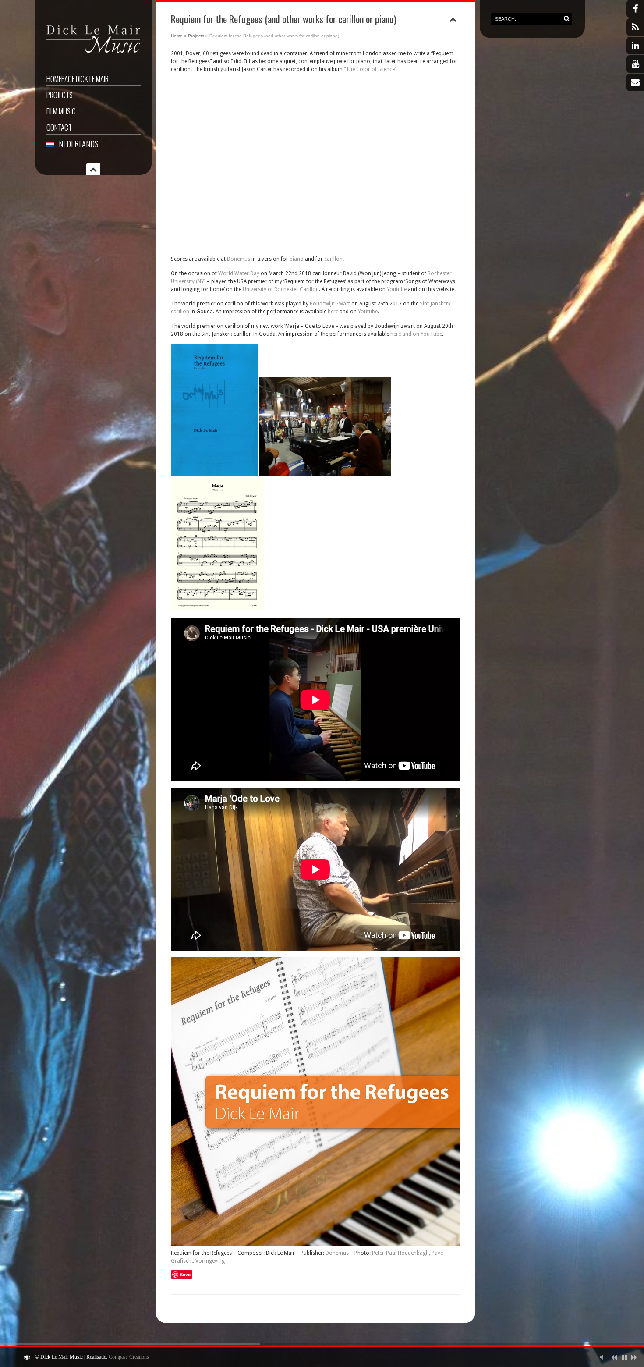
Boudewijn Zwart (330, 304)
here (333, 312)
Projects (59, 94)
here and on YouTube (416, 334)
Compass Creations (129, 1357)
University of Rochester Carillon (281, 289)
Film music (61, 111)
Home (177, 35)
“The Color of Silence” (370, 69)
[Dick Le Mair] (93, 55)
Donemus (238, 259)
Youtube (397, 289)
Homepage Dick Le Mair (77, 78)
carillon (333, 259)
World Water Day (238, 273)
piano (297, 259)
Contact (59, 127)
